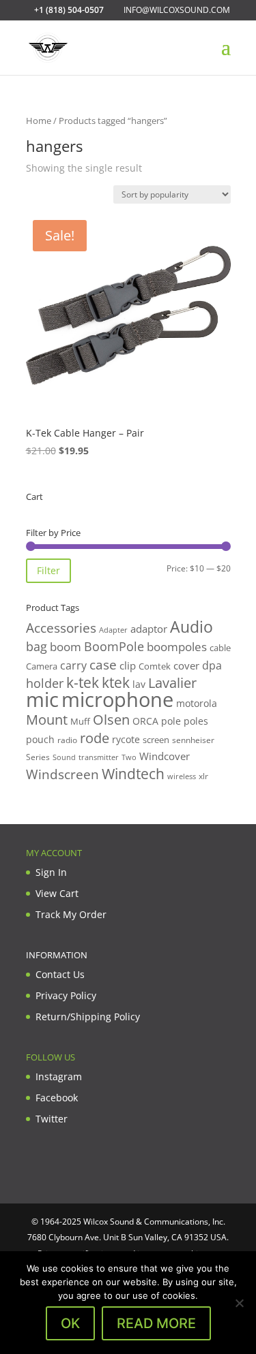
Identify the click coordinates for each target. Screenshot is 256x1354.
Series (38, 757)
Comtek (155, 666)
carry (73, 665)
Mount (47, 719)
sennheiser (193, 739)
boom (65, 647)
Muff (80, 721)
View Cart (57, 893)
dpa (212, 665)
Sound (64, 757)
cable (220, 648)
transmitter (99, 757)
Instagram (58, 1076)
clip (127, 665)
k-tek (82, 682)
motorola (196, 703)
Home (38, 120)
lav (138, 684)
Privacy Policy (65, 995)
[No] (239, 1303)
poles (196, 720)
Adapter (113, 630)
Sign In (51, 872)
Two (129, 757)
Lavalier (172, 683)
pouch (40, 739)
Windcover (164, 756)
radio (67, 740)
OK (70, 1323)
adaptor (148, 628)
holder (44, 683)
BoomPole (114, 646)
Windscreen (62, 774)
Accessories (61, 627)
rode (94, 738)
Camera (41, 666)
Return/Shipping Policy (87, 1016)
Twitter (51, 1118)
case (103, 664)
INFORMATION (56, 955)
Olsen (111, 719)
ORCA (145, 720)
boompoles (177, 647)
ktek (116, 682)
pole (171, 720)
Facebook (56, 1097)
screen (156, 740)
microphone (117, 699)
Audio (191, 626)
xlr (203, 775)
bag (36, 646)
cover (186, 665)
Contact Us (60, 974)
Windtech (133, 773)
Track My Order (70, 914)
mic (42, 699)
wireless (181, 776)
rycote (126, 739)
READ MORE (156, 1323)
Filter (48, 570)
